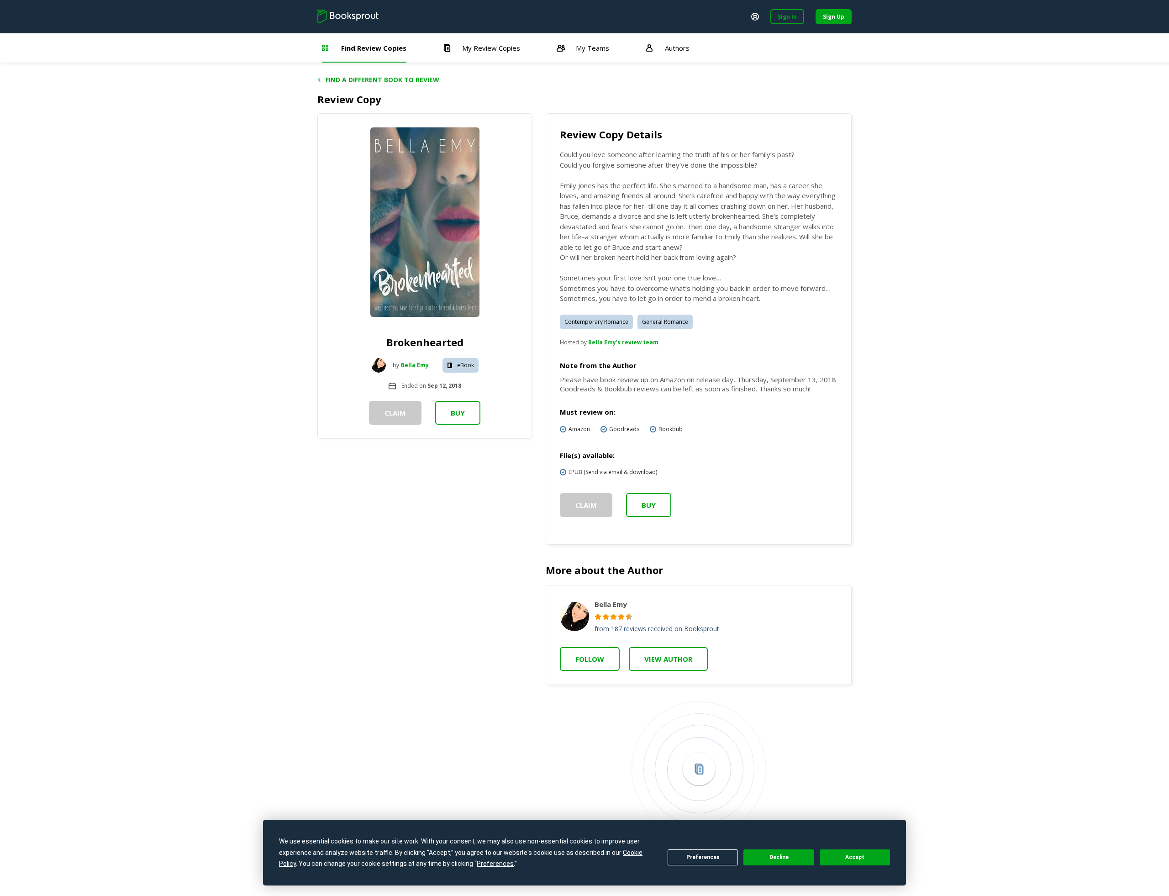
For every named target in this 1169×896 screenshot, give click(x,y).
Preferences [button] (495, 863)
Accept (854, 857)
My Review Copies (491, 48)
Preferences (703, 857)
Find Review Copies (373, 48)
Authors (677, 48)
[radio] (598, 616)
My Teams (592, 48)
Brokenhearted (424, 342)
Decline (779, 857)
